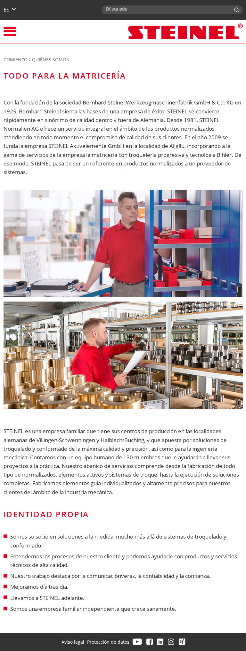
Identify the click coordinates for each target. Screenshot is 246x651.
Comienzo (16, 60)
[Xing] (182, 642)
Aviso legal (73, 642)
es (6, 9)
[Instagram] (172, 642)
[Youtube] (138, 642)
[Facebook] (150, 642)
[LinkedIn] (161, 642)
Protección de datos (108, 642)
